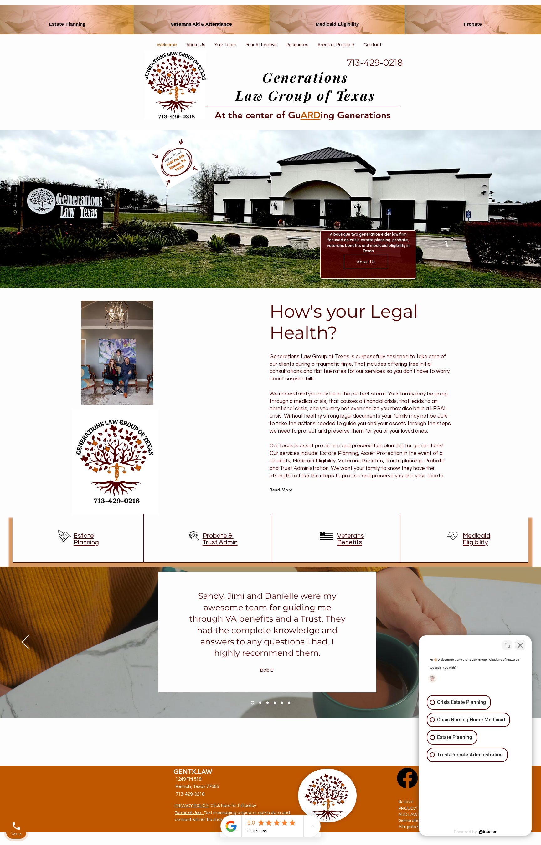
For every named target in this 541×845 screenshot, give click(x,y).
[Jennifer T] (282, 703)
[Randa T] (275, 703)
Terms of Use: (189, 813)
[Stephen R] (267, 703)
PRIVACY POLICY (192, 805)
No (259, 54)
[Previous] (25, 642)
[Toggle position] (507, 645)
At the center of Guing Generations (302, 115)
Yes (280, 54)
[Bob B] (252, 703)
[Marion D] (259, 703)
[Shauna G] (289, 703)
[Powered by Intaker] (487, 832)
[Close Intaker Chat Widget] (520, 645)
